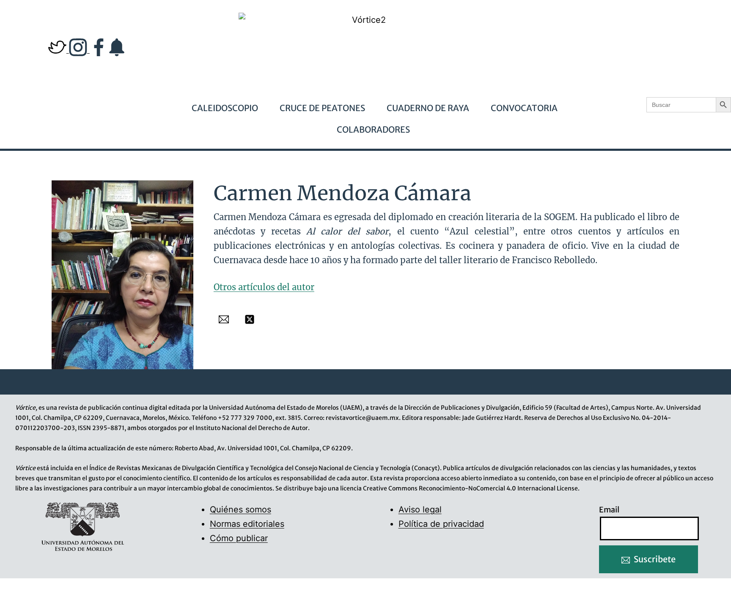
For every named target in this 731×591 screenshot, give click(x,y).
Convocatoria (524, 108)
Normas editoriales (247, 524)
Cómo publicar (239, 538)
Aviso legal (420, 509)
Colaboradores (373, 129)
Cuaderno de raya (428, 108)
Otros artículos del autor (264, 287)
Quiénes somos (240, 509)
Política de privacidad (441, 524)
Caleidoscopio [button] (225, 108)
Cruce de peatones (322, 108)
